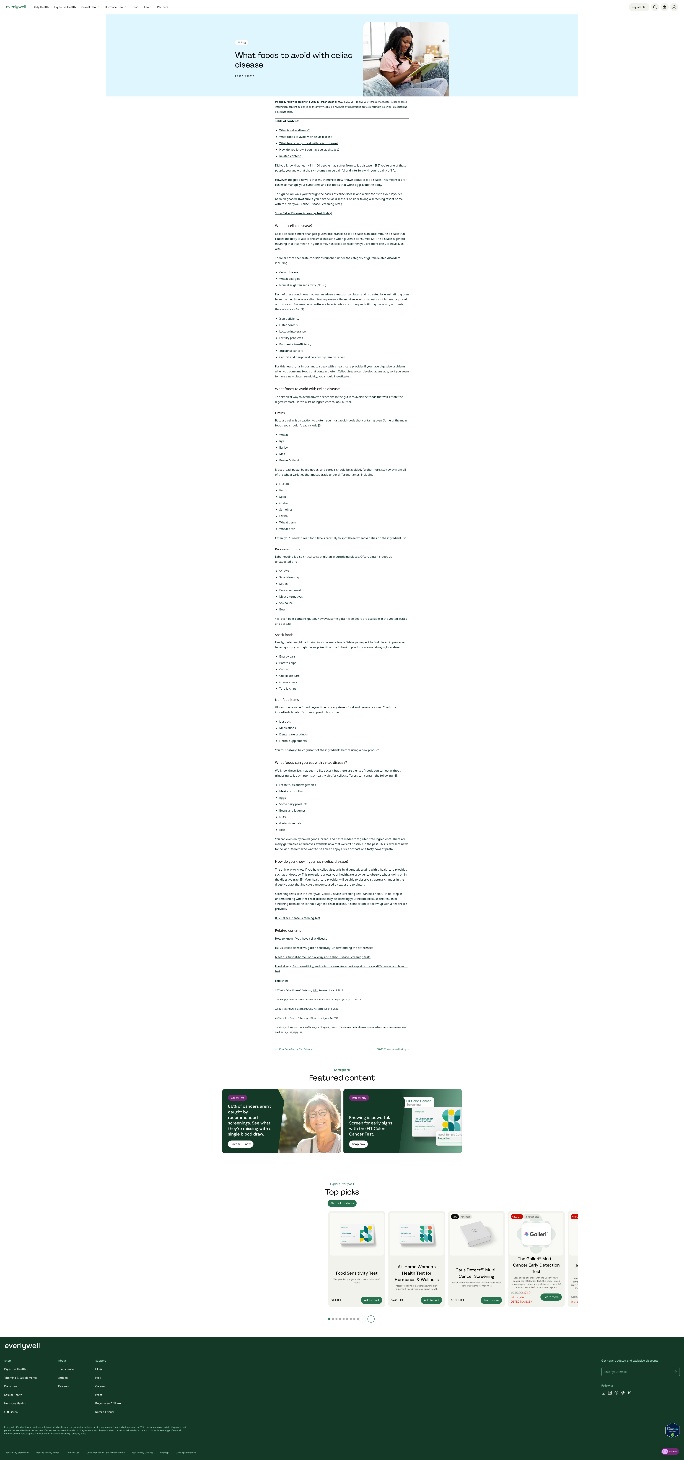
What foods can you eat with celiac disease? (308, 143)
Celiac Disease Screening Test (320, 204)
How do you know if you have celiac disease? (309, 150)
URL (315, 990)
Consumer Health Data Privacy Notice (106, 1452)
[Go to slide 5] (344, 1319)
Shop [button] (135, 7)
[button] (675, 1372)
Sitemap (164, 1452)
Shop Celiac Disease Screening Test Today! (303, 213)
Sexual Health (13, 1395)
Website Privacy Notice (47, 1452)
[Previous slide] (362, 1319)
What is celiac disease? (294, 130)
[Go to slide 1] (329, 1319)
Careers (100, 1386)
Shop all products (342, 1203)
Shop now (358, 1144)
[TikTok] (623, 1393)
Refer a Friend (104, 1412)
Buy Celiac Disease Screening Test (297, 918)
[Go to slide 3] (336, 1319)
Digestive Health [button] (65, 7)
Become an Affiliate (108, 1403)
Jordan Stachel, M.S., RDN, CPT (337, 101)
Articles (63, 1378)
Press (98, 1395)
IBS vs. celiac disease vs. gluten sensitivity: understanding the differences (324, 948)
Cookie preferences (186, 1452)
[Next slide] (371, 1319)
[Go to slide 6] (347, 1319)
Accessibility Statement (16, 1452)
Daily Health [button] (41, 7)
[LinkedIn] (610, 1393)
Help (98, 1378)
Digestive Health (15, 1369)
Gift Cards (11, 1412)
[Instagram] (603, 1393)
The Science (66, 1369)
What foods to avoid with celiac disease (305, 137)
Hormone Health (14, 1403)
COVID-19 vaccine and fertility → (393, 1049)
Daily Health (12, 1386)
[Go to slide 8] (354, 1319)
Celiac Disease (244, 76)
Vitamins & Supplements (20, 1378)
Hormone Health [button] (115, 7)
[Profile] (674, 7)
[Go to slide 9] (358, 1319)
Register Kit (639, 7)
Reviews (63, 1386)
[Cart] (664, 7)
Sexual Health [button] (90, 7)
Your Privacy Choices (142, 1452)
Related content (290, 156)
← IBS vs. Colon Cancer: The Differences (295, 1049)
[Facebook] (616, 1393)
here (27, 1430)
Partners (162, 7)
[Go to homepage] (16, 7)
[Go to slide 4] (340, 1319)
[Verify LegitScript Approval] (672, 1430)
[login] (674, 7)
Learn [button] (147, 7)
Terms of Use (72, 1452)
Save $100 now (241, 1144)
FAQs (98, 1369)
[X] (629, 1393)
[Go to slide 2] (333, 1319)
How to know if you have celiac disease (301, 938)
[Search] (655, 7)
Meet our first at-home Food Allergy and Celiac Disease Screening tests (322, 957)
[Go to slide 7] (351, 1319)
